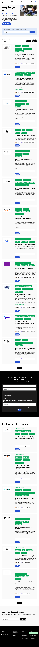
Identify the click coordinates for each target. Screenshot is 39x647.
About (28, 1)
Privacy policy (32, 640)
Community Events (24, 635)
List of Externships (24, 640)
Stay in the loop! (33, 632)
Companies (17, 1)
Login (32, 1)
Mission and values (33, 635)
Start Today (36, 2)
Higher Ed (12, 2)
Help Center (23, 641)
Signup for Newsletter (25, 638)
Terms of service (32, 638)
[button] (7, 2)
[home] (3, 2)
